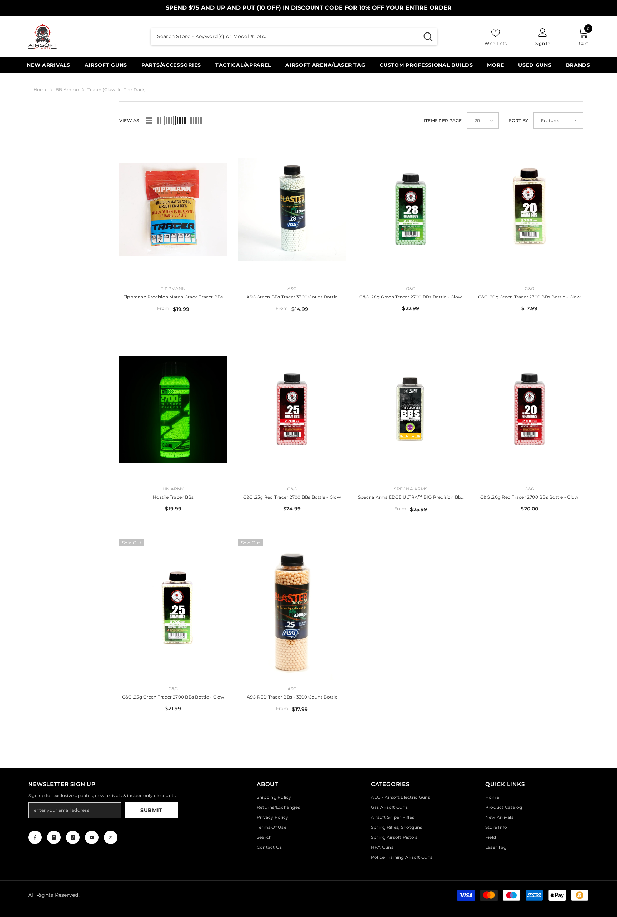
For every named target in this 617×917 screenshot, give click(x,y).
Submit (151, 810)
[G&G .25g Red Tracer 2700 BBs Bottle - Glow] (292, 409)
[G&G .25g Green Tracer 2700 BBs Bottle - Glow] (173, 609)
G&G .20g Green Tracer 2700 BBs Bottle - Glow (529, 296)
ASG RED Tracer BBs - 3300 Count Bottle (292, 697)
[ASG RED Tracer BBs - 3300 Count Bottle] (292, 609)
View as (129, 120)
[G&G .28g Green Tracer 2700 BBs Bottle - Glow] (411, 209)
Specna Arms (410, 489)
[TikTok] (73, 837)
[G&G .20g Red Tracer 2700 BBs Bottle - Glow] (530, 409)
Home (40, 89)
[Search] (294, 36)
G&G (411, 288)
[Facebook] (35, 837)
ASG (292, 288)
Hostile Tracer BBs (173, 497)
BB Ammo (67, 89)
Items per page (443, 120)
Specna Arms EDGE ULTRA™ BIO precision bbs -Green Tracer (410, 497)
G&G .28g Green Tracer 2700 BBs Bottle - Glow (410, 296)
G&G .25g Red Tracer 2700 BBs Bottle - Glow (292, 497)
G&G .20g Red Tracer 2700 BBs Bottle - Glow (529, 497)
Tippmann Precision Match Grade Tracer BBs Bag (173, 297)
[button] (149, 120)
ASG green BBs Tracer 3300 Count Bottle (291, 296)
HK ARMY (173, 489)
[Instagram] (54, 837)
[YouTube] (92, 837)
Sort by (518, 120)
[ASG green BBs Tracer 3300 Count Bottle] (292, 209)
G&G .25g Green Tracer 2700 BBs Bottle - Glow (173, 697)
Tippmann (173, 288)
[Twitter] (110, 837)
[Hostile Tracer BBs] (173, 409)
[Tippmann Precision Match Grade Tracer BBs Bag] (173, 209)
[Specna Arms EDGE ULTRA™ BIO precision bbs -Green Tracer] (411, 409)
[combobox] (285, 36)
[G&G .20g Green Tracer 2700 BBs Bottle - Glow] (530, 209)
